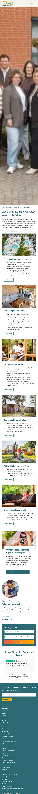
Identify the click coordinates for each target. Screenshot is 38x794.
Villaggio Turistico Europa (9, 774)
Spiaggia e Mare (7, 781)
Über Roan (5, 731)
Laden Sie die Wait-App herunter (17, 572)
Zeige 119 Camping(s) (19, 642)
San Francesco (6, 767)
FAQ (3, 739)
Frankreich (5, 711)
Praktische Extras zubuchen (10, 741)
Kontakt (4, 748)
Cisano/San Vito (6, 777)
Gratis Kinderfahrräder (8, 750)
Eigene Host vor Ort (7, 753)
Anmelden (6, 699)
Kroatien (4, 715)
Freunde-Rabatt (6, 791)
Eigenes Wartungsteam (8, 762)
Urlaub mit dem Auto (8, 760)
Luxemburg (5, 725)
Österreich (5, 722)
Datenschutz (5, 746)
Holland (4, 720)
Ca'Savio (4, 779)
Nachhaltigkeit (6, 734)
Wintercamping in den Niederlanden (12, 788)
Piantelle (4, 769)
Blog (3, 743)
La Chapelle (5, 772)
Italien (3, 713)
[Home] (3, 207)
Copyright (14, 231)
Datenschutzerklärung (8, 758)
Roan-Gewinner (6, 765)
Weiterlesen (8, 280)
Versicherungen (6, 784)
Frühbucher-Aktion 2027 (9, 786)
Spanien (4, 718)
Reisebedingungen (7, 736)
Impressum (5, 755)
